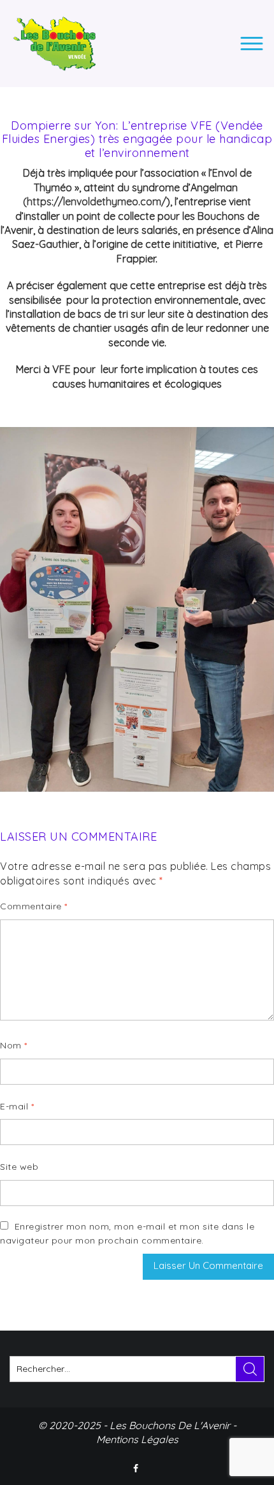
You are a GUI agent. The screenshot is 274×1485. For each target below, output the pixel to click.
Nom (13, 1045)
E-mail (17, 1106)
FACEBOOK (137, 1468)
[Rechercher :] (137, 1369)
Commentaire (34, 906)
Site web (19, 1166)
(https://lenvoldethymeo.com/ (94, 201)
